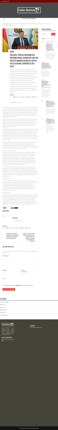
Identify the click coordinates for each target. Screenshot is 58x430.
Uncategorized (3, 315)
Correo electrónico (24, 272)
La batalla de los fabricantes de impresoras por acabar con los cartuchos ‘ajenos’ (50, 47)
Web (4, 278)
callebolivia (14, 102)
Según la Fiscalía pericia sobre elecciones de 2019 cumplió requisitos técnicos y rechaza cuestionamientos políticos (28, 237)
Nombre (5, 270)
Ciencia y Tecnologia (49, 41)
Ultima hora (2, 312)
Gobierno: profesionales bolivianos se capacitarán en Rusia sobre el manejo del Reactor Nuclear (12, 236)
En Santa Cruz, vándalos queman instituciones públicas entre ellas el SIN (46, 84)
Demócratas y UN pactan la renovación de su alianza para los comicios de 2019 (50, 103)
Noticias (26, 18)
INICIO (23, 18)
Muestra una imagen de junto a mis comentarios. (18, 285)
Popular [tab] (43, 38)
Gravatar (18, 285)
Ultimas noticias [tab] (49, 38)
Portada (11, 51)
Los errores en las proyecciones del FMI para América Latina (50, 121)
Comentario (6, 255)
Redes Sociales (3, 310)
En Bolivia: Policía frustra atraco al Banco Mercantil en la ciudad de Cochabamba (46, 65)
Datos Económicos (32, 18)
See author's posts (18, 220)
